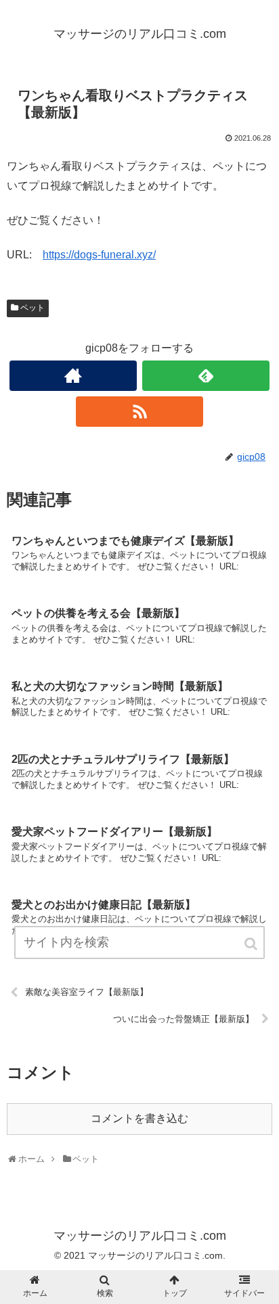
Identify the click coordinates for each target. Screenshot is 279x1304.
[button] (252, 943)
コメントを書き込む (139, 1118)
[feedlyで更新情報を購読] (206, 375)
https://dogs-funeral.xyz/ (99, 254)
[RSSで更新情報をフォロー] (139, 411)
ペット (32, 307)
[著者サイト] (73, 375)
